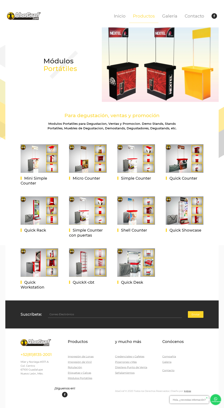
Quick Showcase (185, 230)
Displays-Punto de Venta (131, 367)
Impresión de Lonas (81, 356)
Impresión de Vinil (80, 362)
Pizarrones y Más (126, 362)
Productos (144, 16)
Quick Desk (132, 282)
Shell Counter (134, 230)
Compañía (169, 356)
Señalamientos (125, 372)
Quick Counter (183, 178)
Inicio (120, 16)
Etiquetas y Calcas (79, 372)
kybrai (187, 391)
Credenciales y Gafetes (129, 356)
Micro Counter (86, 178)
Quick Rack (35, 230)
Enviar (196, 314)
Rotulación (75, 367)
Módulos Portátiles (80, 378)
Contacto (194, 16)
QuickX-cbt (83, 282)
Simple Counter (136, 178)
